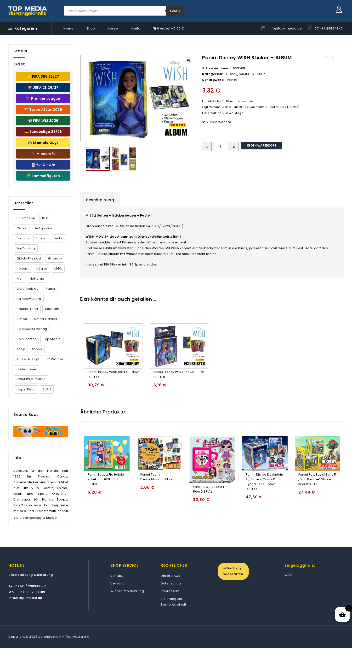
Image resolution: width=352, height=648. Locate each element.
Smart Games (45, 319)
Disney (231, 74)
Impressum (170, 591)
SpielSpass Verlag (32, 329)
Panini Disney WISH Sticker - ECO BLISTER (326, 57)
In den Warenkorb (261, 145)
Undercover (26, 369)
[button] (188, 60)
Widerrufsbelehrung (127, 591)
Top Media (52, 339)
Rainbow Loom (29, 298)
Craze (22, 228)
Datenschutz (171, 583)
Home (68, 28)
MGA (58, 268)
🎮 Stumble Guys (43, 142)
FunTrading (26, 248)
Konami (23, 268)
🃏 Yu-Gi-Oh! (43, 164)
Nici (20, 278)
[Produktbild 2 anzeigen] (124, 159)
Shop (90, 28)
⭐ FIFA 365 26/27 (43, 76)
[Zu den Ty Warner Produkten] (40, 431)
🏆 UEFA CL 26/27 (43, 87)
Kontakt (116, 575)
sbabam (52, 308)
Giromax (55, 258)
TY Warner (54, 359)
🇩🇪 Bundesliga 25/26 (43, 131)
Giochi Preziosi (29, 258)
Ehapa (41, 238)
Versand (117, 583)
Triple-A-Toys (28, 359)
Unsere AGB (170, 575)
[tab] (100, 200)
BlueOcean (26, 218)
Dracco (23, 238)
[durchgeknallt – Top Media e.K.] (27, 11)
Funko (58, 238)
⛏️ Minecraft (43, 153)
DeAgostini (43, 228)
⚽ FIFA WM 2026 (43, 120)
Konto (136, 28)
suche (175, 11)
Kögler (41, 268)
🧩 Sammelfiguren (43, 175)
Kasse (113, 28)
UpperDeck (26, 389)
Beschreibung (100, 200)
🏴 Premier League (43, 98)
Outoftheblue (28, 288)
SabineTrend (27, 308)
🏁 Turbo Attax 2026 (43, 109)
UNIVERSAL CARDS (31, 379)
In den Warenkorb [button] (92, 387)
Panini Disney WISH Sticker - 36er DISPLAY (332, 57)
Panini (232, 79)
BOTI (46, 218)
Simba (22, 319)
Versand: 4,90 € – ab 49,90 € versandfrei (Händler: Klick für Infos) (254, 107)
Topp (21, 349)
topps (37, 349)
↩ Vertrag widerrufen (233, 571)
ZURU (46, 389)
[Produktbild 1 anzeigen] (98, 159)
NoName (37, 278)
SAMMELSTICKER (252, 74)
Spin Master (26, 339)
